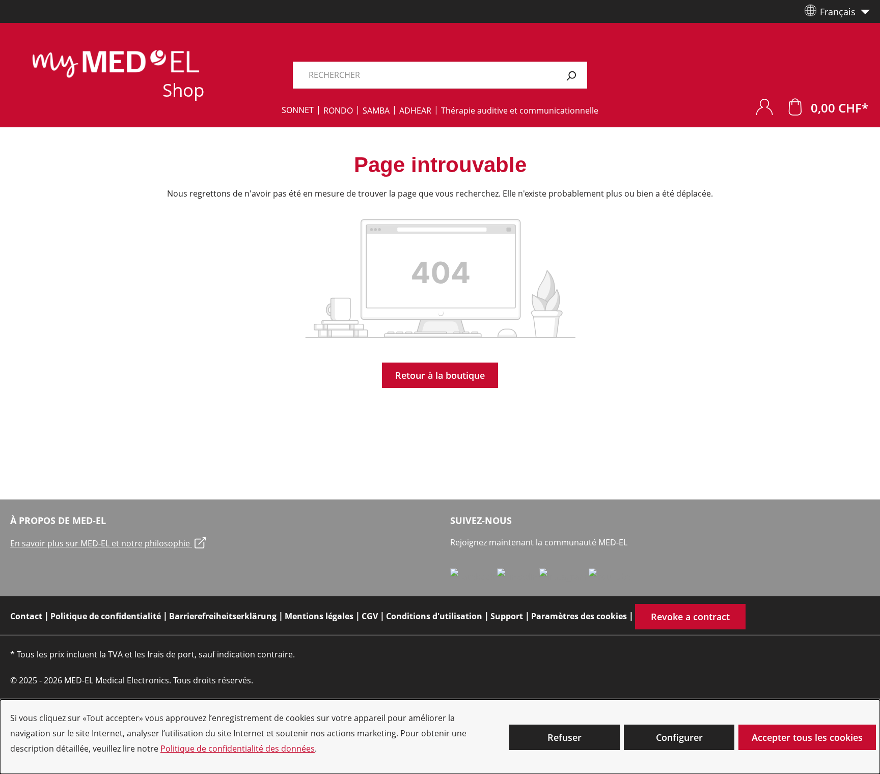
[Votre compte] (764, 107)
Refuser (564, 737)
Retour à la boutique (440, 375)
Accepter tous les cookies (807, 737)
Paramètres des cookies (579, 616)
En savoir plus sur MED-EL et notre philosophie (101, 543)
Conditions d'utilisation (434, 616)
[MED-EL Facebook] (473, 576)
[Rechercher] (571, 75)
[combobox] (424, 75)
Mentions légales (319, 616)
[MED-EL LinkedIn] (518, 576)
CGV (370, 616)
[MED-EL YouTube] (610, 576)
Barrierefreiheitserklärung (223, 616)
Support (506, 616)
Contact (26, 616)
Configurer (679, 737)
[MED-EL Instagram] (564, 576)
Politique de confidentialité (105, 616)
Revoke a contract (690, 617)
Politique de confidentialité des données (237, 748)
